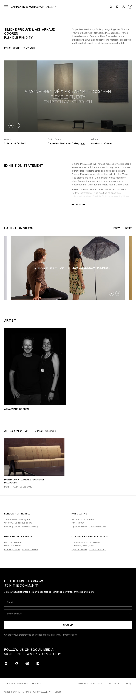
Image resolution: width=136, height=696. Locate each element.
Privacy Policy (69, 634)
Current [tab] (38, 431)
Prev (117, 228)
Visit (83, 143)
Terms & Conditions (15, 683)
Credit (59, 692)
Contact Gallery (30, 526)
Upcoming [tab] (50, 431)
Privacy (36, 683)
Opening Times (12, 526)
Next (128, 228)
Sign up (68, 624)
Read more (79, 204)
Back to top (121, 683)
